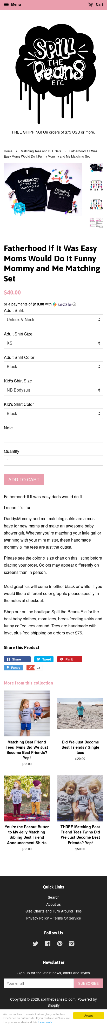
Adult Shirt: (14, 310)
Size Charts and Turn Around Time (53, 911)
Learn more (45, 1022)
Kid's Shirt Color (19, 404)
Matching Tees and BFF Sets (41, 151)
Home (8, 151)
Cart (99, 4)
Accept (88, 1015)
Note (8, 428)
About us (53, 904)
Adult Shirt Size (18, 334)
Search (53, 897)
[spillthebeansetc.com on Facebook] (48, 944)
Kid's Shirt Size (18, 381)
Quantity (11, 451)
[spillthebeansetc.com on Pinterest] (60, 944)
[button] (53, 304)
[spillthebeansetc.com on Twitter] (35, 944)
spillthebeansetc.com (58, 999)
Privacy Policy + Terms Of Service (53, 918)
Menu (15, 4)
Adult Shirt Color (19, 357)
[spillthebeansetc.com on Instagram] (72, 944)
